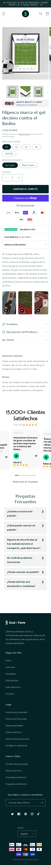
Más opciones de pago (26, 205)
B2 (36, 147)
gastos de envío (24, 134)
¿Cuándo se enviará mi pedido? (19, 513)
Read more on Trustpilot (25, 481)
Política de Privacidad (16, 719)
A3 (16, 147)
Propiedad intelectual (16, 777)
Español (24, 834)
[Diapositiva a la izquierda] (3, 92)
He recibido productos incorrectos (19, 560)
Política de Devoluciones (17, 738)
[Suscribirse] (42, 802)
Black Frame (28, 165)
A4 (6, 147)
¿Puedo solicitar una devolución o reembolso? (21, 584)
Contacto (10, 693)
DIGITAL (9, 153)
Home (8, 660)
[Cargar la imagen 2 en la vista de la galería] (25, 91)
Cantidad (6, 172)
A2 (26, 147)
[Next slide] (45, 303)
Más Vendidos (12, 680)
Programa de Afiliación (16, 784)
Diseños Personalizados (17, 764)
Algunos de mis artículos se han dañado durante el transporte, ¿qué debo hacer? (24, 544)
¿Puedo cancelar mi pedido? (23, 572)
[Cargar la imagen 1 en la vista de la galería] (12, 91)
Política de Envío (14, 732)
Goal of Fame (21, 859)
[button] (3, 13)
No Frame (10, 165)
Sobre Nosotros (13, 687)
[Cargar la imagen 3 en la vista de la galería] (38, 91)
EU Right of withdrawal (16, 745)
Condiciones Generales (16, 712)
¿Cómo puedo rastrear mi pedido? (21, 527)
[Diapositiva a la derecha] (48, 92)
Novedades (11, 673)
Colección (10, 667)
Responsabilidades (14, 725)
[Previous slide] (5, 303)
